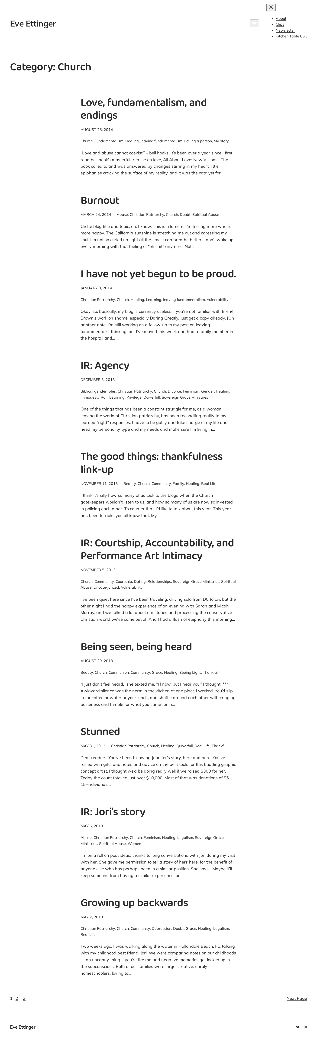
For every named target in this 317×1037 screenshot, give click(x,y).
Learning (153, 299)
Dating (140, 581)
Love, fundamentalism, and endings (144, 110)
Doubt (185, 214)
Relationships (159, 581)
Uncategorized (106, 587)
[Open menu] (254, 23)
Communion (119, 672)
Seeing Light (190, 672)
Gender (207, 391)
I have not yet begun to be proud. (158, 275)
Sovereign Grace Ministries (185, 397)
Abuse (122, 214)
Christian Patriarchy (147, 214)
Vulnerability (218, 299)
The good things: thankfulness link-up (152, 464)
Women (134, 843)
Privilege (134, 397)
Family (178, 483)
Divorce (174, 391)
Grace (157, 672)
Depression (161, 928)
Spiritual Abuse (205, 214)
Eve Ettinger (33, 23)
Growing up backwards (134, 903)
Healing (132, 141)
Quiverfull (151, 397)
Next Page (297, 998)
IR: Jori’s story (113, 813)
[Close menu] (271, 7)
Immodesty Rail (94, 397)
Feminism (191, 391)
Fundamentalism (108, 141)
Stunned (100, 732)
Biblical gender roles (98, 391)
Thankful (210, 672)
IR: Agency (105, 366)
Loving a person (198, 141)
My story (221, 141)
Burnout (100, 201)
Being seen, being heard (136, 647)
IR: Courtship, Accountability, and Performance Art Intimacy (157, 550)
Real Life (208, 483)
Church (87, 141)
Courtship (124, 581)
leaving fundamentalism (161, 141)
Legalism (185, 837)
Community (161, 483)
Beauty (129, 483)
